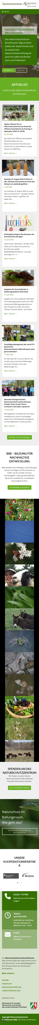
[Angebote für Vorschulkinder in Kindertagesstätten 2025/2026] (18, 278)
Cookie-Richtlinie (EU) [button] (11, 990)
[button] (5, 11)
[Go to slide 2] (19, 882)
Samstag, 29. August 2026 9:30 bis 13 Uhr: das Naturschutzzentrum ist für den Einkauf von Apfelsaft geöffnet (19, 181)
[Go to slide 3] (21, 882)
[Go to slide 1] (17, 882)
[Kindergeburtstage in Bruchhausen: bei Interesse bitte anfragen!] (18, 223)
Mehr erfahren (10, 153)
